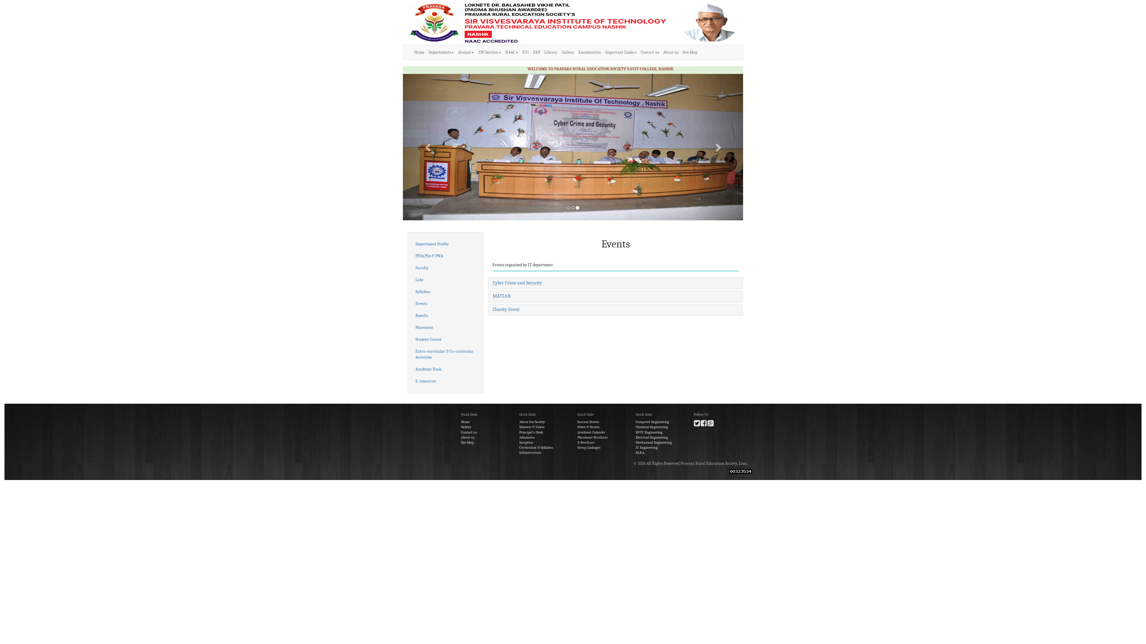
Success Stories (588, 422)
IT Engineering (647, 447)
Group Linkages (588, 447)
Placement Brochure (592, 437)
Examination (589, 52)
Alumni (464, 52)
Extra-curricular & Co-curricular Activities (444, 354)
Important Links (619, 52)
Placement (424, 327)
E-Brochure (585, 442)
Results (421, 315)
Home (419, 52)
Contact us (650, 52)
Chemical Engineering (652, 427)
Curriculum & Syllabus (536, 447)
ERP (536, 52)
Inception (526, 442)
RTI (525, 52)
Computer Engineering (652, 422)
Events (421, 303)
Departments (440, 52)
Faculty (422, 267)
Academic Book (428, 369)
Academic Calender (591, 432)
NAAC (510, 52)
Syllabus (422, 291)
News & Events (588, 427)
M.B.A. (640, 453)
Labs (419, 279)
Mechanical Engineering (654, 442)
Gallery (568, 52)
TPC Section (488, 52)
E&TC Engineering (649, 432)
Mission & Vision (532, 427)
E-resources (425, 381)
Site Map (690, 52)
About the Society (532, 422)
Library (550, 52)
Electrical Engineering (652, 437)
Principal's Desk (531, 432)
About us (670, 52)
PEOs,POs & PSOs (429, 255)
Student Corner (428, 339)
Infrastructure (530, 453)
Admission (527, 437)
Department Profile (432, 244)
